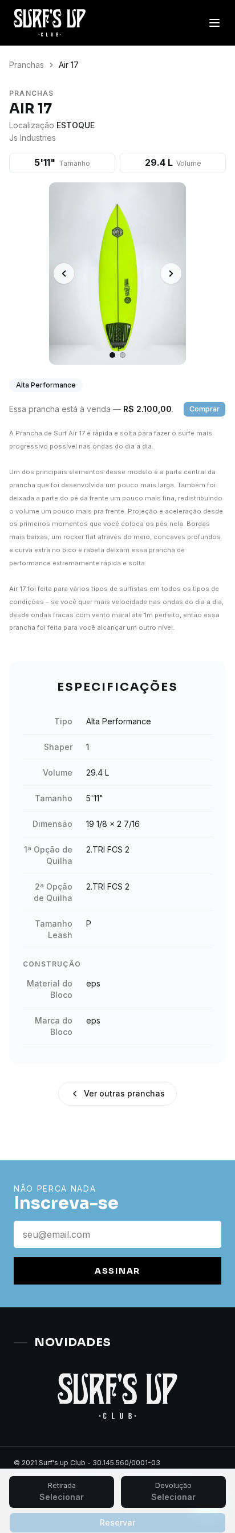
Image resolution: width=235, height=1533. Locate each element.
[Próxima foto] (171, 273)
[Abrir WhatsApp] (206, 1504)
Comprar (204, 409)
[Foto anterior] (64, 273)
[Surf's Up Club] (50, 22)
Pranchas (26, 65)
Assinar (117, 1271)
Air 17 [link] (69, 65)
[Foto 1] (112, 355)
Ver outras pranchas (124, 1093)
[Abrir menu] (214, 23)
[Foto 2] (122, 355)
